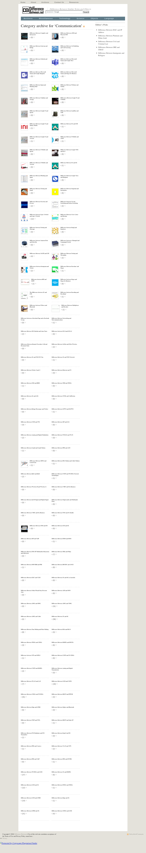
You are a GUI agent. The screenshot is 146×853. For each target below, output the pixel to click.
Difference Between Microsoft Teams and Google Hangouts (38, 72)
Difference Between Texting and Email (38, 189)
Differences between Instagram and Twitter (39, 267)
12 (32, 219)
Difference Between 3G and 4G (60, 616)
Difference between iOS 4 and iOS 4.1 (62, 331)
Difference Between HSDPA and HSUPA (62, 642)
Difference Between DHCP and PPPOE (62, 694)
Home (23, 2)
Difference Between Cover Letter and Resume (69, 215)
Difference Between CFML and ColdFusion (63, 396)
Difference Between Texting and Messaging (69, 254)
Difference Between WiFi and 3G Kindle (63, 513)
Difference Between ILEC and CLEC (31, 577)
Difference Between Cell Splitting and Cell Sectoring (69, 46)
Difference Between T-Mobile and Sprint (39, 150)
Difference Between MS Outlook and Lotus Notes (34, 331)
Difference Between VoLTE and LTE (39, 253)
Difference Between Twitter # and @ (30, 370)
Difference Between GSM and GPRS (31, 798)
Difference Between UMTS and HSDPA (31, 668)
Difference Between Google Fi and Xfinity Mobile (39, 124)
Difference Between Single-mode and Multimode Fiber (65, 500)
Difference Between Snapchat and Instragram (69, 189)
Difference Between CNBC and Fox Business (63, 487)
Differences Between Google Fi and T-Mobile (69, 98)
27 (24, 775)
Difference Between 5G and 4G (68, 163)
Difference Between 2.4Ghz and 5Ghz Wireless (64, 344)
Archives (45, 2)
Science (80, 18)
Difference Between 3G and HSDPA (61, 772)
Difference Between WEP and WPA (30, 720)
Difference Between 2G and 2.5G (29, 396)
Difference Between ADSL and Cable (31, 616)
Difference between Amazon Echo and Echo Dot (39, 241)
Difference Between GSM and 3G (30, 785)
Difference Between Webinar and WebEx (69, 85)
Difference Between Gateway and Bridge (38, 46)
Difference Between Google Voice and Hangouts (69, 176)
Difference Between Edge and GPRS (30, 707)
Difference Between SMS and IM (38, 526)
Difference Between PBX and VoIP (30, 759)
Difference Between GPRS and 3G (30, 811)
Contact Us (59, 2)
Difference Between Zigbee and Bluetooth (63, 707)
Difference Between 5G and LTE (69, 124)
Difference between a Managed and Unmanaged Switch (69, 241)
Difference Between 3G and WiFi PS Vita (32, 357)
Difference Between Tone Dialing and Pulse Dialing (34, 629)
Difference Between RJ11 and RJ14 (30, 474)
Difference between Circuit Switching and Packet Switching (69, 202)
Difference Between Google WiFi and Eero (69, 150)
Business (28, 18)
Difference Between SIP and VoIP (30, 538)
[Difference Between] (33, 14)
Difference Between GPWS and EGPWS (62, 409)
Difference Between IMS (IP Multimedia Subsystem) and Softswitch (35, 552)
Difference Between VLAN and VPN (61, 746)
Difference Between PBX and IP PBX (62, 759)
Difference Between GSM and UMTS (62, 681)
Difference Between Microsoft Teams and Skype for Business (68, 72)
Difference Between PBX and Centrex (31, 746)
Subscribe (132, 834)
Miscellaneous (46, 18)
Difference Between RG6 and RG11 (61, 629)
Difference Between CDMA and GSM (62, 811)
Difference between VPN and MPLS (30, 655)
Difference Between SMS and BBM (30, 383)
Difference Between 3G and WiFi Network (63, 357)
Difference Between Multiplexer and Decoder (70, 306)
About (33, 2)
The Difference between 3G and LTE (38, 293)
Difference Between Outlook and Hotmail (38, 59)
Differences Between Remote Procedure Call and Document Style (34, 345)
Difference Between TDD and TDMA (62, 383)
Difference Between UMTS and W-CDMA (63, 655)
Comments (140, 834)
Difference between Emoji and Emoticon (68, 228)
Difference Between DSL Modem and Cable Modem (65, 461)
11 (54, 606)
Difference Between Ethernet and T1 (61, 370)
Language (109, 18)
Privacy (4, 838)
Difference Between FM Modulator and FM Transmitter (32, 734)
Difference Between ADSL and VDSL (62, 603)
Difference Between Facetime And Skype (69, 267)
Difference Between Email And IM (61, 733)
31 (24, 697)
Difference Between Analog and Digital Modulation (34, 435)
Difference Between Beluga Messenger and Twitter (34, 409)
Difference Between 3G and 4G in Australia (63, 577)
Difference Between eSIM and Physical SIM (68, 34)
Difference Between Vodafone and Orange (39, 98)
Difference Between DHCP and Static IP (62, 720)
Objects (94, 18)
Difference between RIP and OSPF (38, 280)
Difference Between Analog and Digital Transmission (62, 669)
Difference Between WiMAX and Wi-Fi (62, 435)
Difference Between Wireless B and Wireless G (33, 487)
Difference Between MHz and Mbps (61, 551)
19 (54, 684)
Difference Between (20, 834)
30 (54, 619)
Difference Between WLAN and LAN (31, 681)
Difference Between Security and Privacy (38, 202)
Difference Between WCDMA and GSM (31, 772)
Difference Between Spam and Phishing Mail (38, 85)
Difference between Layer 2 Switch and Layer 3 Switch (39, 215)
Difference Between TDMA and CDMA (31, 642)
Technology (64, 18)
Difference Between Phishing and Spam (39, 176)
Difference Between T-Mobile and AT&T (69, 137)
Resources (74, 2)
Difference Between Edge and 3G (60, 798)
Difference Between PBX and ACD (61, 448)
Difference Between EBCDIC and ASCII (62, 564)
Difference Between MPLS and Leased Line (38, 461)
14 (24, 801)
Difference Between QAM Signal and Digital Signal (34, 500)
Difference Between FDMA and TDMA (62, 785)
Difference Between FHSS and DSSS (61, 538)
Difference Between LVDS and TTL (30, 422)
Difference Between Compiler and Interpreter (39, 34)
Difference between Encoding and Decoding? (69, 293)
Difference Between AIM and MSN (61, 590)
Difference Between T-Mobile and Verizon (39, 163)
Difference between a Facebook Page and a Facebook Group (35, 319)
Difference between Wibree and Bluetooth (38, 306)
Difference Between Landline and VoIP (69, 111)
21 (24, 814)
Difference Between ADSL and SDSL (31, 603)
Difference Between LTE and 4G (60, 526)
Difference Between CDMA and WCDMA (32, 694)
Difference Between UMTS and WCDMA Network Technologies (65, 474)
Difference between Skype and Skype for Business (68, 280)
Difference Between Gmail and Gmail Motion (33, 448)
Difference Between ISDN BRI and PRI (31, 564)
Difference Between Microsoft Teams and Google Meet (68, 59)
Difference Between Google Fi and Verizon (39, 137)
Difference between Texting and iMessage (38, 228)
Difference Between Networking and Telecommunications (61, 319)
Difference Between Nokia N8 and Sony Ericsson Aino (34, 591)
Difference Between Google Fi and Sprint (39, 111)
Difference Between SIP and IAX (60, 422)
